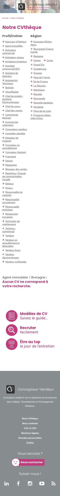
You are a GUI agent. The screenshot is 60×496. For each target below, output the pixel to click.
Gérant (9, 160)
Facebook (18, 483)
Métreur (9, 183)
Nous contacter (30, 423)
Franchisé (10, 156)
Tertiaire (9, 235)
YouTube (42, 483)
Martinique (39, 90)
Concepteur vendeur (16, 129)
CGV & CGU (30, 428)
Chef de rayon (12, 106)
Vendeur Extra (12, 250)
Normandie (39, 98)
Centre (37, 60)
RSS (53, 483)
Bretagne (38, 56)
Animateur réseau (14, 57)
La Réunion (40, 85)
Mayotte (38, 94)
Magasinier (11, 165)
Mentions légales (30, 433)
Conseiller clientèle (15, 133)
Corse (50, 60)
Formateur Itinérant (15, 152)
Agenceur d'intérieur (15, 41)
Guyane (38, 73)
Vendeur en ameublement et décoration (11, 243)
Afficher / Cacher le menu (6, 6)
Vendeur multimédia (15, 261)
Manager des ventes (16, 169)
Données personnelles (30, 438)
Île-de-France (41, 81)
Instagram (30, 483)
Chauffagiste (12, 91)
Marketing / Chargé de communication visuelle (14, 176)
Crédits (30, 443)
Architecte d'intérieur (16, 61)
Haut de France (42, 77)
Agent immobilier (14, 46)
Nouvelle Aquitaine (43, 102)
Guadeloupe (40, 68)
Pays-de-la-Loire (42, 111)
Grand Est (39, 64)
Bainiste (9, 87)
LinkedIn (6, 483)
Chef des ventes (13, 110)
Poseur (9, 188)
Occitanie (38, 106)
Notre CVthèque (30, 418)
